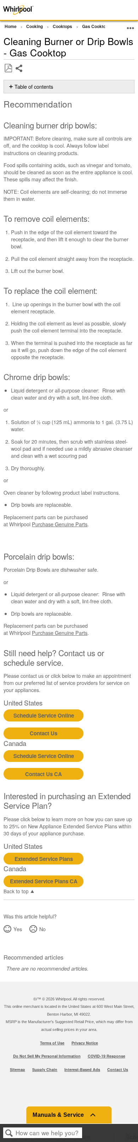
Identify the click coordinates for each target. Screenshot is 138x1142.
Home (11, 26)
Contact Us (43, 733)
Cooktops (63, 26)
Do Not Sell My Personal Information (47, 1056)
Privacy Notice (84, 1042)
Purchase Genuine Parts (59, 524)
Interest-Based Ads (82, 1069)
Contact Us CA (43, 774)
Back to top (16, 891)
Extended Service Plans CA (43, 881)
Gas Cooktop (95, 26)
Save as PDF (8, 68)
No (42, 929)
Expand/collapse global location (130, 25)
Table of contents (34, 86)
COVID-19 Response (106, 1056)
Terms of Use (52, 1042)
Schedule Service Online (43, 715)
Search (9, 1132)
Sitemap (17, 1069)
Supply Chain (44, 1069)
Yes (17, 929)
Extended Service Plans (44, 859)
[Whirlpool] (27, 10)
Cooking (35, 26)
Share (19, 73)
